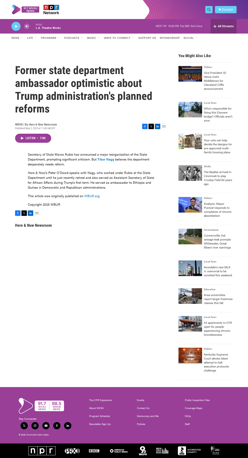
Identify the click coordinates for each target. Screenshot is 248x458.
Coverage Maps (193, 408)
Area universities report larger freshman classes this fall (218, 299)
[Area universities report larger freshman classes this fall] (190, 296)
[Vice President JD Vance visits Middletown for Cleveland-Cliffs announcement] (190, 74)
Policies (141, 424)
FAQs (188, 416)
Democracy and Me (148, 416)
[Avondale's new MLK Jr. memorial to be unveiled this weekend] (190, 268)
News (15, 38)
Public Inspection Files (197, 400)
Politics (208, 67)
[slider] (32, 26)
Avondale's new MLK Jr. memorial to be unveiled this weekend (218, 271)
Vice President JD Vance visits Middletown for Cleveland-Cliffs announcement (215, 81)
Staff (187, 424)
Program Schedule (99, 416)
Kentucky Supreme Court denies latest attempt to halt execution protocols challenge (216, 362)
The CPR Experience (100, 400)
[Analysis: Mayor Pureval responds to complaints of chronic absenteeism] (190, 205)
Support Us (147, 38)
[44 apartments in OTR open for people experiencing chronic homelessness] (190, 324)
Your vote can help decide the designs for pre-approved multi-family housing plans (218, 146)
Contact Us (143, 408)
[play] (16, 26)
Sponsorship (170, 38)
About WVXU (96, 408)
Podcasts (71, 38)
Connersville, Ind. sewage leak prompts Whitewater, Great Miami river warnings (217, 241)
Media (207, 166)
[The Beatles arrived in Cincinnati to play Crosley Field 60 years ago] (190, 173)
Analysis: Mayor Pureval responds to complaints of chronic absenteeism (218, 210)
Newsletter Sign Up (100, 424)
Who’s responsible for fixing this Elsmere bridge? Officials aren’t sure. (218, 114)
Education (209, 289)
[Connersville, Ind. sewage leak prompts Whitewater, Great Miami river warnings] (190, 236)
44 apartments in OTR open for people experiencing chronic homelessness (218, 329)
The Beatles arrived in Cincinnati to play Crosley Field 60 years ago (218, 178)
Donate (227, 9)
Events (140, 400)
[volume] (27, 26)
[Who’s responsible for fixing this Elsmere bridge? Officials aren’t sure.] (190, 109)
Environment (211, 230)
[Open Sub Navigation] (22, 37)
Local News (210, 103)
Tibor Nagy (105, 159)
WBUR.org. (92, 196)
